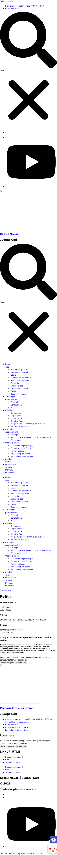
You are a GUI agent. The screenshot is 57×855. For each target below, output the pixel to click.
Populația (15, 383)
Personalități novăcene (20, 454)
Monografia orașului (19, 372)
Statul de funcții (17, 421)
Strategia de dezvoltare (21, 377)
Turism (13, 391)
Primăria (8, 410)
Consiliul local (16, 405)
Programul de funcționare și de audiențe (28, 424)
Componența (16, 418)
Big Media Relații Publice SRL (30, 853)
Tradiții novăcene (18, 451)
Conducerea (16, 413)
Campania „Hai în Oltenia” (22, 448)
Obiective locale (18, 386)
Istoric (13, 375)
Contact (8, 759)
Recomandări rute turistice (22, 456)
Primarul (14, 402)
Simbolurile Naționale (20, 380)
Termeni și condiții (13, 762)
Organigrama (16, 415)
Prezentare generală (19, 369)
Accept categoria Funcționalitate (13, 663)
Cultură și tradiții (12, 443)
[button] (28, 40)
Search (3, 70)
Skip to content (6, 1)
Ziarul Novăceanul (18, 394)
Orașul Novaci (9, 234)
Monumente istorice (19, 388)
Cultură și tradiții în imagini (22, 445)
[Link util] (31, 184)
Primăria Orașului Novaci (17, 708)
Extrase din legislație (19, 426)
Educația (14, 434)
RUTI (13, 407)
